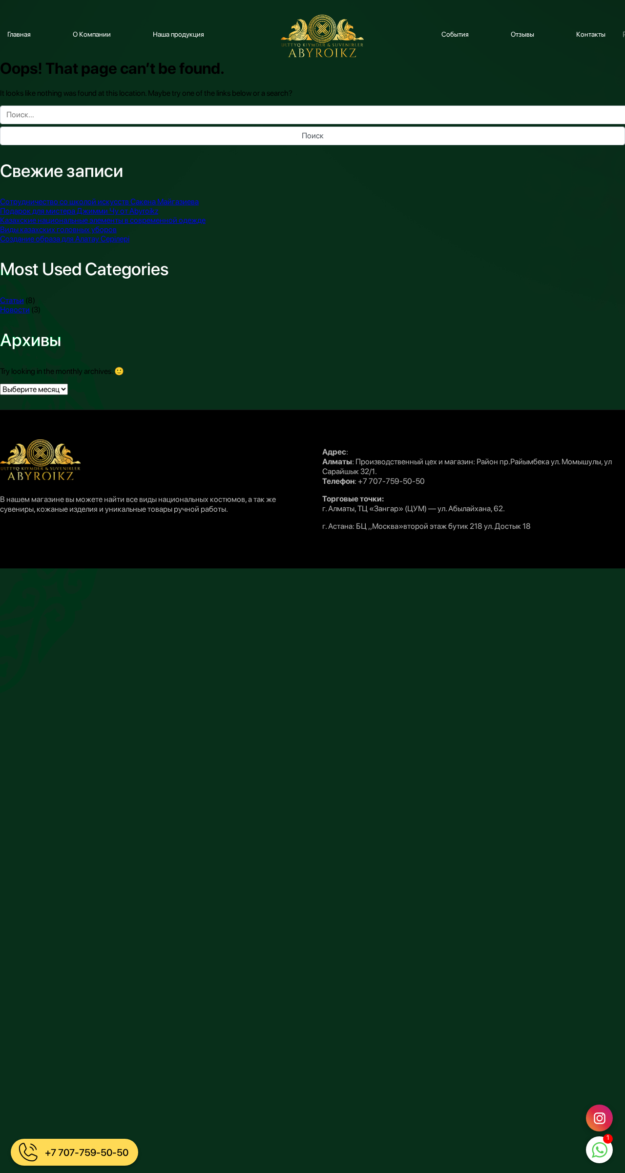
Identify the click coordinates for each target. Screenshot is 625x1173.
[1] (599, 1151)
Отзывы (522, 34)
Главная (19, 34)
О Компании (92, 34)
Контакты (590, 34)
